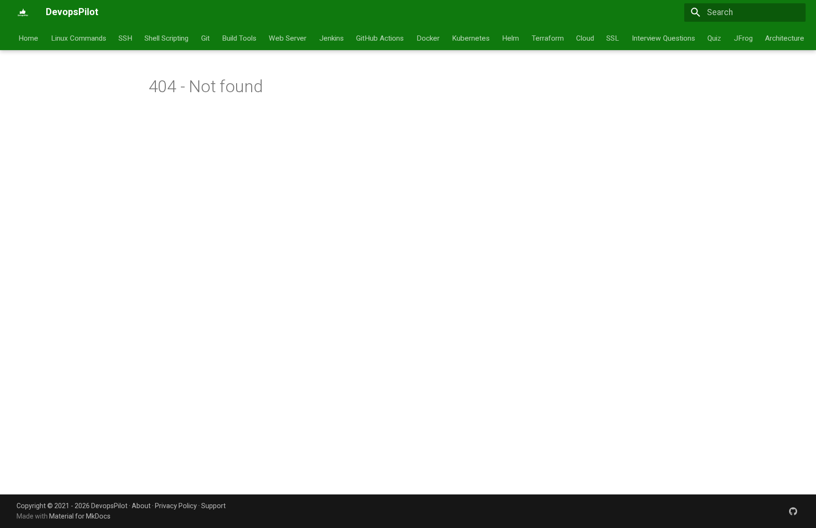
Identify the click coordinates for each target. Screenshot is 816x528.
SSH (125, 38)
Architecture (784, 38)
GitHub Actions (380, 38)
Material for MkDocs (79, 516)
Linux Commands (78, 38)
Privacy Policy (176, 506)
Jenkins (331, 38)
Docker (428, 38)
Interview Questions (663, 38)
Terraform (548, 38)
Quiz (715, 38)
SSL (613, 38)
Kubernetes (471, 38)
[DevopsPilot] (22, 12)
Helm (510, 38)
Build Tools (239, 38)
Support (213, 506)
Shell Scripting (167, 38)
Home (29, 38)
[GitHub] (793, 510)
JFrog (743, 38)
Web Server (288, 38)
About (141, 506)
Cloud (585, 38)
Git (205, 38)
